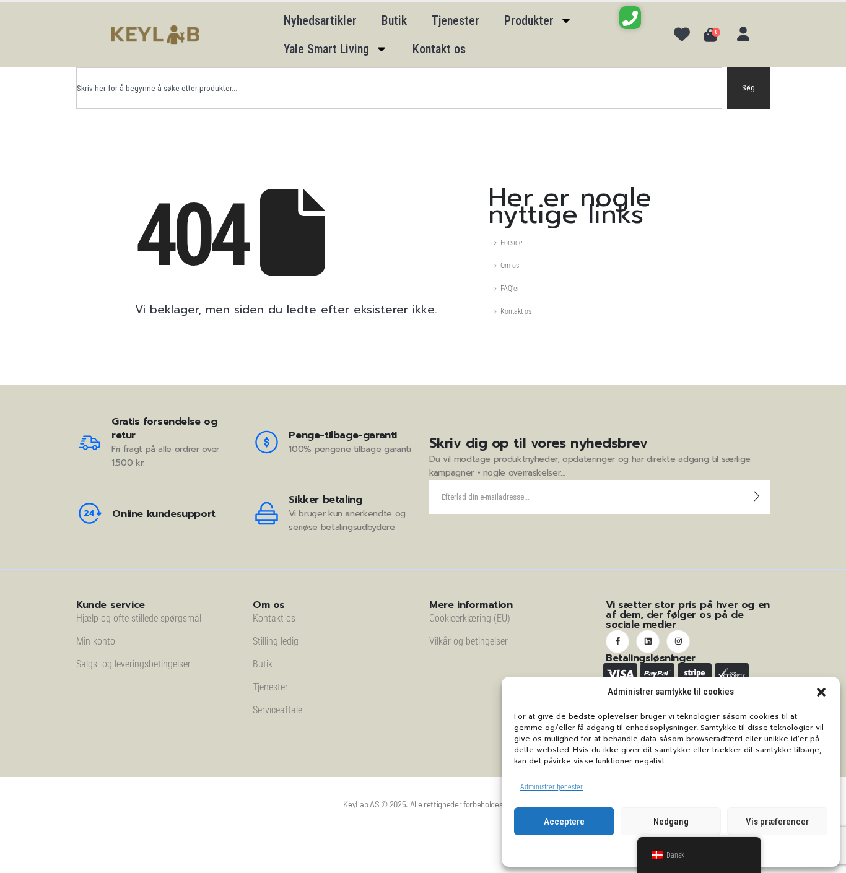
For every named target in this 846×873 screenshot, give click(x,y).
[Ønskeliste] (682, 35)
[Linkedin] (648, 641)
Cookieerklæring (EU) (469, 618)
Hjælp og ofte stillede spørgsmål (138, 618)
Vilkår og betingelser (468, 641)
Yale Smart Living (326, 48)
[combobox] (399, 88)
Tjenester (455, 20)
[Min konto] (743, 35)
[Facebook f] (617, 641)
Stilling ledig (276, 641)
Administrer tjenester (551, 787)
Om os (509, 265)
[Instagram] (678, 641)
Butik (394, 20)
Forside (511, 242)
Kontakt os (439, 48)
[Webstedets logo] (155, 35)
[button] (821, 692)
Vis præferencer (777, 821)
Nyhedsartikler (320, 20)
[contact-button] (756, 497)
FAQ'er (510, 288)
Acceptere (564, 821)
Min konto (95, 641)
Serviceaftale (277, 710)
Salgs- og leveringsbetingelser (133, 664)
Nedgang (671, 821)
